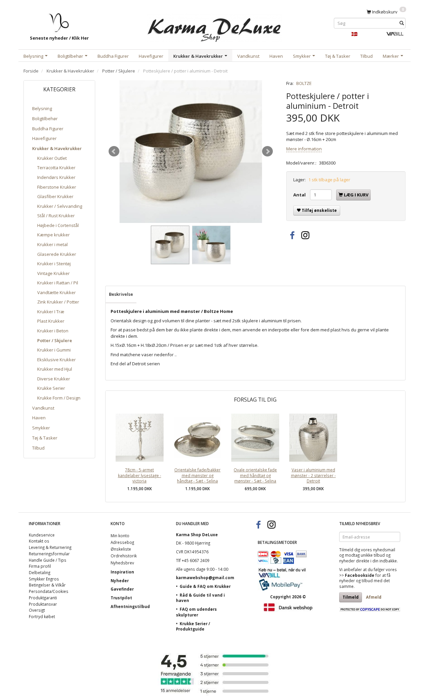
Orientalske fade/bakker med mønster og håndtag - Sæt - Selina (197, 475)
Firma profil (40, 566)
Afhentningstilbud (130, 606)
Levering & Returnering (50, 547)
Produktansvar (43, 604)
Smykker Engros (44, 579)
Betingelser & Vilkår (47, 585)
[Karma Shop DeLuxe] (214, 26)
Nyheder (120, 580)
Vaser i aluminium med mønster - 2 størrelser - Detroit (313, 475)
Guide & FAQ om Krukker (205, 586)
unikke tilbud (373, 555)
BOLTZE (304, 83)
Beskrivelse (121, 294)
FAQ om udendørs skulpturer (196, 611)
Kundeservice (42, 535)
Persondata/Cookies (48, 591)
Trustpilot (121, 597)
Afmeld (373, 597)
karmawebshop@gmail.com (205, 577)
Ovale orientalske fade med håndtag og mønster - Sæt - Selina (255, 475)
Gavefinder (122, 589)
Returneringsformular (49, 553)
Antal (300, 195)
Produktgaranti (43, 597)
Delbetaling (39, 572)
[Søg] (402, 23)
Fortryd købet (42, 616)
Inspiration (122, 571)
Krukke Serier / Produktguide (193, 626)
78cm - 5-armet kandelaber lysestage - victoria (139, 475)
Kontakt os (39, 541)
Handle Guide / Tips (47, 560)
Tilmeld (351, 597)
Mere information (304, 149)
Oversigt (37, 610)
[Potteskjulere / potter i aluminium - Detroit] (190, 151)
